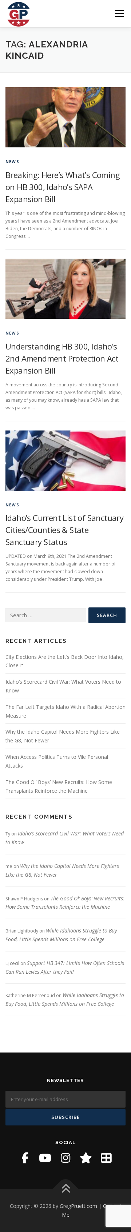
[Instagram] (65, 1157)
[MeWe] (106, 1157)
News (12, 161)
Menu (119, 14)
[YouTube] (45, 1157)
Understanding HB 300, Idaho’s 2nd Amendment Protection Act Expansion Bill (61, 358)
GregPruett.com (78, 1205)
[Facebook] (24, 1157)
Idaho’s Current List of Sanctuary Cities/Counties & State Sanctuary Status (64, 529)
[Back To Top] (66, 1189)
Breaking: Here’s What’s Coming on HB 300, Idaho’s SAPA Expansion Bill (62, 186)
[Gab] (85, 1157)
